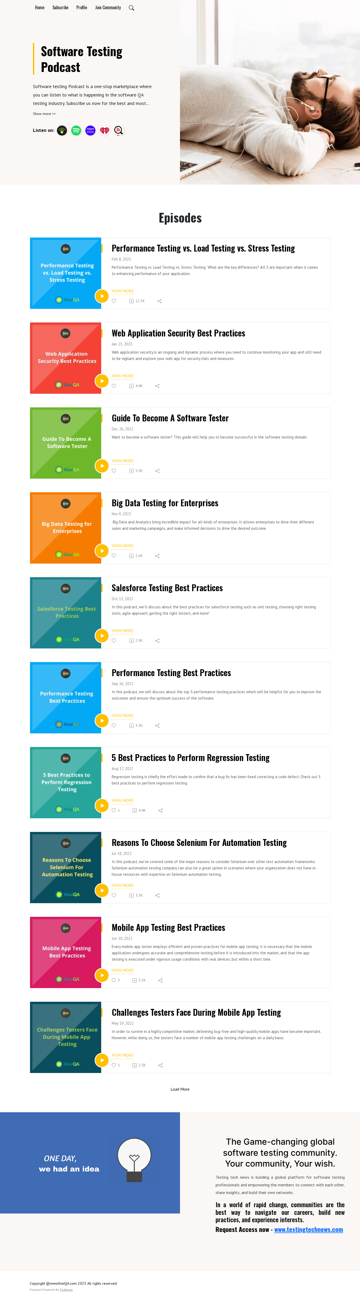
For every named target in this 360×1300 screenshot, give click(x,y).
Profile (81, 7)
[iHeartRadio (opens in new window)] (105, 131)
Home (39, 7)
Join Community (108, 7)
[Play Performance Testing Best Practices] (102, 720)
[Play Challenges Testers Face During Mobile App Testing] (102, 1060)
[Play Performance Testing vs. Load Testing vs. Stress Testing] (102, 296)
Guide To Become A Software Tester (170, 417)
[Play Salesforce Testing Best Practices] (102, 635)
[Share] (160, 301)
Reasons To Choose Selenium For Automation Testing (199, 842)
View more (123, 290)
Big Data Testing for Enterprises (165, 502)
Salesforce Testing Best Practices (167, 587)
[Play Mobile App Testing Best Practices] (102, 975)
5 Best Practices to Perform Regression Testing (191, 757)
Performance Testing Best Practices (171, 672)
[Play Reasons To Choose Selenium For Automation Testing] (102, 890)
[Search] (131, 7)
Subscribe (60, 7)
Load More (180, 1089)
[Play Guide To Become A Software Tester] (102, 466)
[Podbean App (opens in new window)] (62, 131)
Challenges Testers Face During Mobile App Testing (196, 1012)
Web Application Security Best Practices (178, 332)
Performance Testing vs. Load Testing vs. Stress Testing (203, 247)
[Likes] (114, 301)
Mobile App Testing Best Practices (168, 927)
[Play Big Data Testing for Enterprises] (102, 550)
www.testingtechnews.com (308, 1229)
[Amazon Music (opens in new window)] (90, 131)
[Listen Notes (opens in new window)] (119, 131)
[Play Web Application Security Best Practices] (102, 381)
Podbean (66, 1290)
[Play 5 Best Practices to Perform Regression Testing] (102, 805)
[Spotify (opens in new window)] (76, 131)
